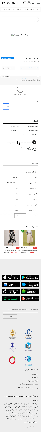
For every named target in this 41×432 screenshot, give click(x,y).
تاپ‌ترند (16, 188)
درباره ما (35, 374)
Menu (37, 1)
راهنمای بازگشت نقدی (8, 68)
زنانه (32, 10)
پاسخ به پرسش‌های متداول (29, 384)
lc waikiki (32, 58)
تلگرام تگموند (23, 79)
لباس (27, 10)
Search (33, 1)
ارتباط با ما (35, 377)
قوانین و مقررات (33, 381)
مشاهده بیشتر (20, 216)
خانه (37, 10)
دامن (22, 10)
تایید (10, 316)
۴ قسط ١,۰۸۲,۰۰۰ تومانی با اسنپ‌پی (29, 68)
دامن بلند (16, 10)
